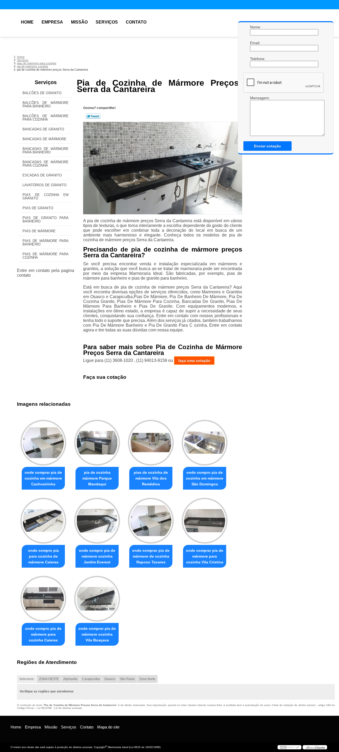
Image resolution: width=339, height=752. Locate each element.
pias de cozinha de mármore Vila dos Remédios (151, 478)
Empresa (52, 22)
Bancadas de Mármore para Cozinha (46, 163)
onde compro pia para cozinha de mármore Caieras (43, 556)
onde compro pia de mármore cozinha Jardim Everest (97, 556)
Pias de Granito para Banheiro (46, 219)
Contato (136, 22)
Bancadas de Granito (43, 129)
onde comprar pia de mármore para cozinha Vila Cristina (204, 556)
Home (27, 22)
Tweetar (93, 116)
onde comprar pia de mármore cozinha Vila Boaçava (97, 634)
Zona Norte (147, 679)
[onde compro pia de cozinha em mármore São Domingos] (205, 443)
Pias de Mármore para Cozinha (46, 255)
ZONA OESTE (49, 679)
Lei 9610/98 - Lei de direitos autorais (59, 708)
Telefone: (255, 59)
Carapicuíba (91, 679)
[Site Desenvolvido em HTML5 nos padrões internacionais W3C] (289, 747)
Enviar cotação (267, 146)
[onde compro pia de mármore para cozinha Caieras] (43, 599)
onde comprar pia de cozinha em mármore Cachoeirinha (43, 478)
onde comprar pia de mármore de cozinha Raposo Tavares (151, 556)
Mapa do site (108, 727)
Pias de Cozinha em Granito (46, 196)
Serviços (107, 22)
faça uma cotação (194, 360)
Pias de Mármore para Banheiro (46, 242)
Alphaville (70, 679)
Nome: (255, 27)
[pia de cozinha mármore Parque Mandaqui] (97, 443)
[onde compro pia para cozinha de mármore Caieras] (43, 521)
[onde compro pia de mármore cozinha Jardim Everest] (97, 521)
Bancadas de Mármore (44, 139)
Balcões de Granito (42, 93)
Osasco (109, 679)
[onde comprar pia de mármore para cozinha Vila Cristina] (205, 521)
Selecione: (26, 679)
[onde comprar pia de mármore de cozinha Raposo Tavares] (151, 521)
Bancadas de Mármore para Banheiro (46, 150)
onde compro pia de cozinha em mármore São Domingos (204, 478)
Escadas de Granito (42, 175)
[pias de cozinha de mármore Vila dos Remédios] (151, 443)
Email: (255, 43)
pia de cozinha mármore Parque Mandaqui (97, 478)
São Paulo (127, 679)
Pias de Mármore (39, 231)
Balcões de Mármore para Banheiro (46, 104)
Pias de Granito (38, 208)
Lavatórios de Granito (44, 185)
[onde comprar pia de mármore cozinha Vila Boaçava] (97, 599)
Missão (79, 22)
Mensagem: (255, 98)
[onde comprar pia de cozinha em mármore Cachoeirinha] (43, 443)
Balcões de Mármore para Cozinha (46, 117)
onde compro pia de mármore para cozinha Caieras (43, 634)
